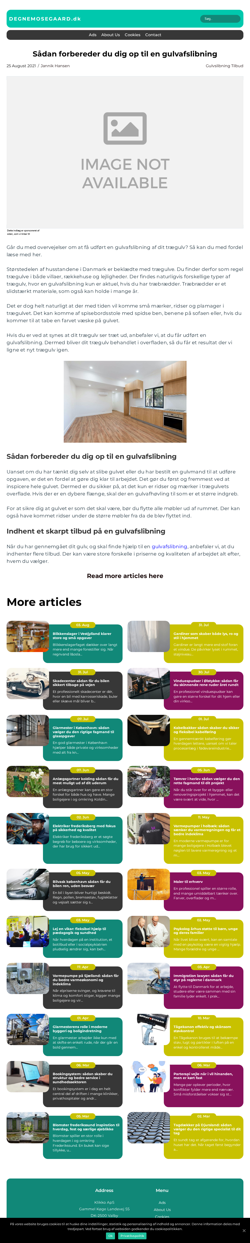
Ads (92, 34)
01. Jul (203, 719)
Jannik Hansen (55, 66)
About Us (110, 34)
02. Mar (203, 1116)
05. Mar (82, 1116)
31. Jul (204, 625)
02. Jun (83, 817)
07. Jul (82, 719)
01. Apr (83, 1018)
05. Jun (204, 770)
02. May (203, 920)
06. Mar (82, 1065)
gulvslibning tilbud (224, 66)
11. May (203, 817)
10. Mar (204, 1018)
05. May (82, 873)
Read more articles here (125, 575)
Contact (153, 34)
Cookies (132, 34)
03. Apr (204, 967)
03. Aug (82, 625)
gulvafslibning (170, 546)
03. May (203, 873)
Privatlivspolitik (132, 1236)
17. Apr (82, 967)
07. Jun (83, 770)
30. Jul (203, 672)
